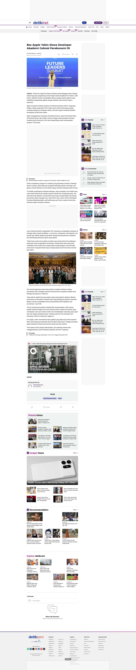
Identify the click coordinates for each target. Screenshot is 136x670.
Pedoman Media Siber (89, 641)
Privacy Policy (87, 651)
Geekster (74, 31)
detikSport (51, 649)
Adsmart (72, 643)
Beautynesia (101, 645)
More (74, 453)
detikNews (51, 639)
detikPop (60, 655)
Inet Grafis (94, 31)
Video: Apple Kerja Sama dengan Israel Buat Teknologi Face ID (50, 343)
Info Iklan (86, 649)
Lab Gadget (66, 31)
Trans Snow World (74, 649)
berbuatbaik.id (73, 639)
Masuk (105, 22)
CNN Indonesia (101, 639)
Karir (85, 643)
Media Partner (87, 647)
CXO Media (100, 649)
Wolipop (60, 645)
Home (30, 27)
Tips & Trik (91, 27)
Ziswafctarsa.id (73, 655)
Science (71, 27)
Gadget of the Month (55, 31)
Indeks (107, 27)
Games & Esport (51, 27)
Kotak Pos (86, 645)
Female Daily (101, 647)
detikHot (50, 647)
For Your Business (74, 659)
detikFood (60, 641)
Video (102, 27)
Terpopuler (44, 31)
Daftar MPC (98, 22)
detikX (59, 647)
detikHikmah (61, 653)
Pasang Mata (73, 641)
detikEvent (72, 645)
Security (80, 31)
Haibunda (100, 643)
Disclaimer (86, 653)
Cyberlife (36, 27)
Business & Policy (62, 27)
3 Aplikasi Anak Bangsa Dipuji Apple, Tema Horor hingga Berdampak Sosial (48, 334)
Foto (97, 27)
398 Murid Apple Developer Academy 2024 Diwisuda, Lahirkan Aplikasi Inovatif (49, 180)
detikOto (51, 653)
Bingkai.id (72, 653)
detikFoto (60, 651)
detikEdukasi (51, 641)
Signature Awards (74, 647)
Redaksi (86, 639)
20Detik (60, 649)
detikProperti (51, 655)
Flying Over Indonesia (74, 657)
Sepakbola (51, 651)
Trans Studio (73, 651)
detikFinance (51, 643)
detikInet (50, 645)
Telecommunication (80, 27)
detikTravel (60, 639)
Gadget (43, 27)
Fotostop (87, 31)
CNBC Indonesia (101, 641)
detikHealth (60, 643)
